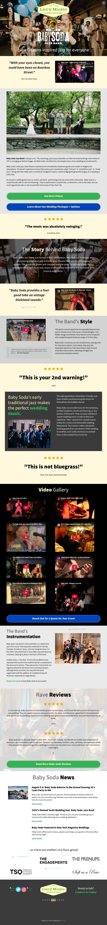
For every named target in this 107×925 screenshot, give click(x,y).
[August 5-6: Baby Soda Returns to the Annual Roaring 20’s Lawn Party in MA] (18, 792)
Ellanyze (63, 920)
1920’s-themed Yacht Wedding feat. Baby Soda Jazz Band (63, 810)
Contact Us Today (86, 892)
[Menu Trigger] (104, 3)
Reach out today (13, 681)
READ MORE (37, 804)
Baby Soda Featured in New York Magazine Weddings (60, 828)
